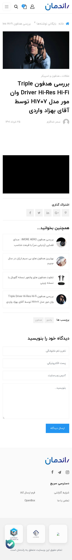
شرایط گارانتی (61, 492)
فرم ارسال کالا (27, 492)
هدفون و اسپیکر (50, 76)
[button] (32, 6)
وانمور (49, 320)
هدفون (38, 320)
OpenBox (30, 500)
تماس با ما (63, 500)
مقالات (65, 76)
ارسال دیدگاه (57, 428)
